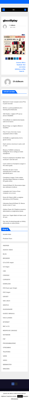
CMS (4, 271)
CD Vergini (6, 266)
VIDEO (5, 360)
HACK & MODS (7, 317)
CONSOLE (6, 275)
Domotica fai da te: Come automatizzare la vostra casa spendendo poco (11, 171)
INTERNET (6, 322)
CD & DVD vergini (8, 262)
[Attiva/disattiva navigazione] (13, 10)
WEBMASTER (7, 364)
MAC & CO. (6, 326)
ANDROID (6, 245)
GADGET (5, 296)
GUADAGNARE (7, 309)
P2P (4, 339)
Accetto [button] (20, 396)
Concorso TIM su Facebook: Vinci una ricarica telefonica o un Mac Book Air (20, 67)
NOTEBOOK (6, 334)
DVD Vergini (6, 292)
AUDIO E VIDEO (8, 249)
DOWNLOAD (7, 283)
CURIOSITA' (6, 279)
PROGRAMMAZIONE (9, 343)
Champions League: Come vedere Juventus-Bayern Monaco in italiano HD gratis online (13, 179)
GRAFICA (6, 305)
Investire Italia (7, 234)
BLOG (5, 254)
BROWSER (6, 258)
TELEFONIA (6, 351)
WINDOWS (6, 368)
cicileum (12, 25)
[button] (22, 9)
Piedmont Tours (7, 238)
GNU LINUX (6, 300)
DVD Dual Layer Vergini (10, 288)
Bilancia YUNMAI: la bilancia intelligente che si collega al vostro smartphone (13, 151)
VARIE (5, 356)
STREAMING (7, 347)
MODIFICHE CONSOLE (10, 330)
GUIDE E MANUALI (9, 313)
